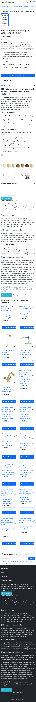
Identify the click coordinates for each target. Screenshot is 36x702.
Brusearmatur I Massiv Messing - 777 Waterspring (8, 352)
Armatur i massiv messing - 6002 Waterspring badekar (8, 416)
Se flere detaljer (10, 195)
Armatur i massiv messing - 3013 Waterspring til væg (25, 352)
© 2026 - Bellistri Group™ (18, 699)
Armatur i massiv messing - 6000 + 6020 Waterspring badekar (8, 472)
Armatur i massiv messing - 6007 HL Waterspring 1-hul (7, 316)
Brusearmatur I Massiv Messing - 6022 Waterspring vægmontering (26, 382)
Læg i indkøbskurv (18, 76)
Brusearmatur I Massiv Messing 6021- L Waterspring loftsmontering (8, 531)
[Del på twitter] (7, 80)
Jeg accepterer (6, 198)
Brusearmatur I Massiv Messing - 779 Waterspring (26, 314)
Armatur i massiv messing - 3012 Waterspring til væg (25, 499)
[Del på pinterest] (10, 80)
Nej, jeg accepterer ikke (20, 295)
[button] (27, 2)
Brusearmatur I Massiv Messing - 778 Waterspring (26, 528)
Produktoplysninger (9, 183)
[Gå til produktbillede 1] (5, 20)
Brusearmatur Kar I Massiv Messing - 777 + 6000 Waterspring (9, 501)
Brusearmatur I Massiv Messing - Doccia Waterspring (26, 445)
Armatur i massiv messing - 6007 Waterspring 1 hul (25, 416)
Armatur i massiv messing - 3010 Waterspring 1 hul (7, 443)
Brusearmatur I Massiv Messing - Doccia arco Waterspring (26, 472)
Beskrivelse (5, 85)
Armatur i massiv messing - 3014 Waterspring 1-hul (7, 389)
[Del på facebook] (5, 80)
